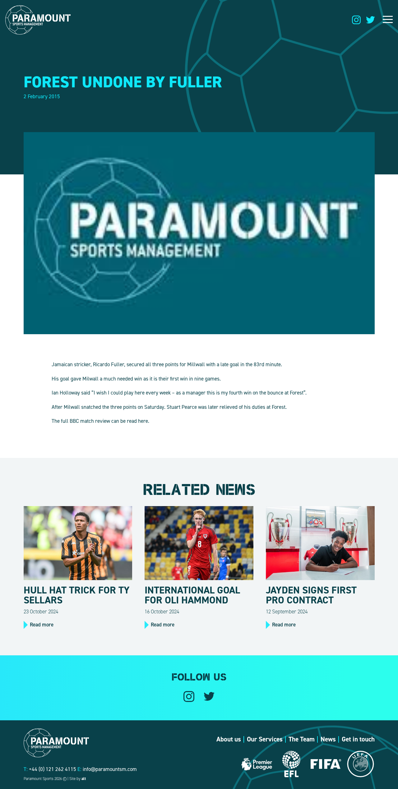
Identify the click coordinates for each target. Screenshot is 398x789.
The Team (302, 739)
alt (83, 778)
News (328, 739)
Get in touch (358, 739)
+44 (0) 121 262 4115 (52, 769)
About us (228, 739)
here (143, 421)
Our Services (265, 739)
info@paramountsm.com (110, 769)
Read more (41, 624)
